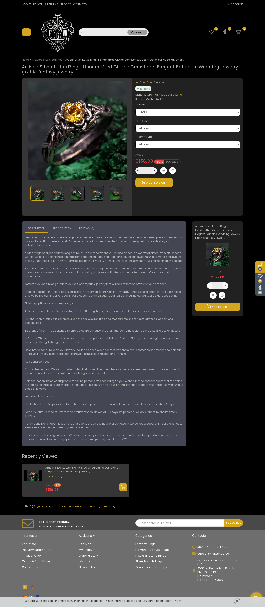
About (27, 4)
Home (26, 59)
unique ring (109, 506)
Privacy (66, 4)
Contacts (80, 4)
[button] (121, 190)
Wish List (85, 561)
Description (36, 228)
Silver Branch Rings (149, 561)
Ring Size (143, 121)
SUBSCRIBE (233, 522)
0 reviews (159, 82)
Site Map (85, 544)
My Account (235, 4)
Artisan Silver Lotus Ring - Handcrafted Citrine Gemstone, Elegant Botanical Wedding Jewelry (82, 469)
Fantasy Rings (145, 544)
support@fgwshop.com (214, 553)
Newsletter (87, 567)
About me (29, 544)
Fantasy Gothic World (168, 94)
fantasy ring (75, 506)
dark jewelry (60, 506)
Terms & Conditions (36, 561)
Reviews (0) (86, 228)
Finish (141, 104)
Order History (89, 555)
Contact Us (30, 567)
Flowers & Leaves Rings (152, 550)
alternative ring (92, 506)
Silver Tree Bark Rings (151, 567)
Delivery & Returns (45, 4)
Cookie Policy (172, 601)
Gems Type (145, 137)
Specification (61, 228)
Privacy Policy (32, 555)
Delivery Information (36, 550)
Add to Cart (156, 182)
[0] (225, 32)
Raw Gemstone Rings (150, 555)
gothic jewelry (44, 506)
